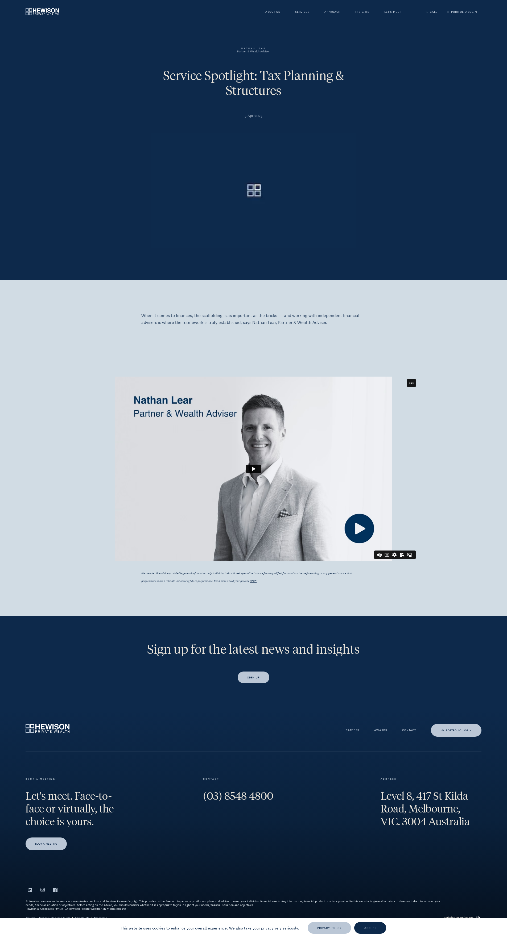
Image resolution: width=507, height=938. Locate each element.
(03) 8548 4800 (238, 796)
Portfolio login (459, 730)
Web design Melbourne (458, 917)
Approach (332, 12)
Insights (362, 12)
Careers (352, 730)
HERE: (253, 581)
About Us (272, 12)
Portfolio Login (464, 12)
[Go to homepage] (42, 11)
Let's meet (392, 12)
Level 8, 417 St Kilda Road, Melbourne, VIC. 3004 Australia (425, 809)
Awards (380, 730)
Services (302, 12)
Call (433, 12)
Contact (409, 730)
